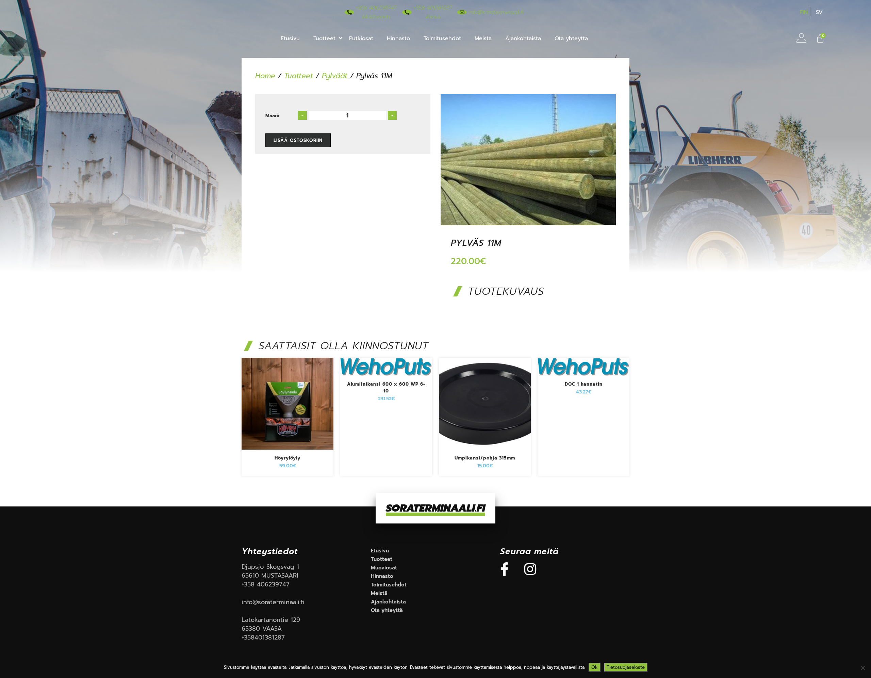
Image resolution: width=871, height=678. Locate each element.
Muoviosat (384, 567)
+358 (249, 584)
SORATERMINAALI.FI (435, 508)
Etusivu (290, 38)
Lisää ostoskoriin (298, 140)
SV (819, 12)
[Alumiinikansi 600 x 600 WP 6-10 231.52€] (386, 377)
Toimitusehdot (442, 38)
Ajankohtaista (523, 38)
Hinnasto (398, 38)
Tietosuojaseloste (626, 667)
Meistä (483, 38)
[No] (862, 667)
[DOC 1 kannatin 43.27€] (583, 377)
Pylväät (334, 75)
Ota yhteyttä (571, 38)
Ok (594, 667)
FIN (804, 12)
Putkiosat (361, 38)
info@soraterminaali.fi (273, 602)
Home (265, 75)
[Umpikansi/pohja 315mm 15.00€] (485, 451)
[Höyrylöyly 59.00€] (287, 451)
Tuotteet (324, 38)
